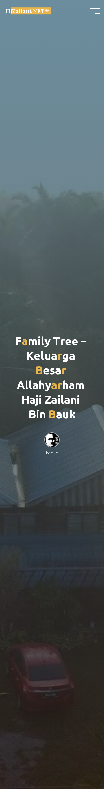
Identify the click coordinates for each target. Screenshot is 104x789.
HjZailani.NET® (27, 10)
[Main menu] (95, 11)
